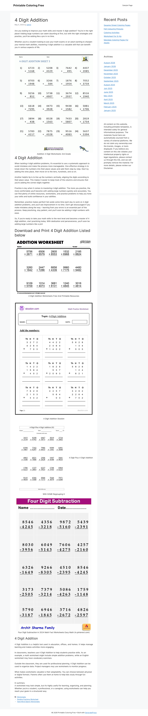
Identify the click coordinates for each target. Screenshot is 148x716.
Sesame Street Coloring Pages (117, 25)
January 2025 (110, 110)
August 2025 (109, 85)
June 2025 (108, 92)
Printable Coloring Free (28, 5)
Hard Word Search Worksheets (28, 701)
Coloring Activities (111, 33)
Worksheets (21, 697)
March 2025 (109, 103)
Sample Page (127, 5)
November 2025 (111, 74)
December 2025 (111, 70)
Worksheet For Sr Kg (112, 36)
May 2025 (108, 96)
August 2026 (109, 63)
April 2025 (108, 99)
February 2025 (110, 107)
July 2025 (108, 88)
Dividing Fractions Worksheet (27, 699)
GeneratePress (91, 713)
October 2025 (110, 77)
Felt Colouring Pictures (113, 29)
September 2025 (111, 81)
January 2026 (110, 66)
